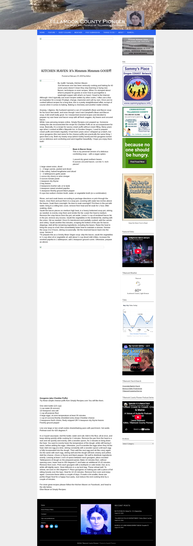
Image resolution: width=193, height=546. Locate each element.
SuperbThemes (111, 543)
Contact (43, 514)
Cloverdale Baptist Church (131, 386)
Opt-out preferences (47, 518)
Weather (78, 32)
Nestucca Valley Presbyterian (132, 388)
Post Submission (93, 32)
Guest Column (65, 32)
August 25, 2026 (119, 513)
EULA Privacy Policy (47, 509)
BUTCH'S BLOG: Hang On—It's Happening (128, 511)
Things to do (109, 32)
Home (42, 32)
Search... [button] (130, 32)
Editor (88, 76)
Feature (51, 32)
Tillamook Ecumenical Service (132, 391)
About (121, 32)
